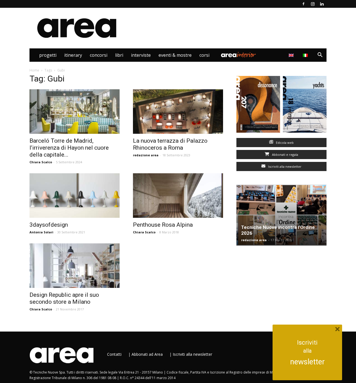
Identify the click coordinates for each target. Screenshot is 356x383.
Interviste (141, 55)
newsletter (307, 361)
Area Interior (238, 55)
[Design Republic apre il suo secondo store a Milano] (74, 265)
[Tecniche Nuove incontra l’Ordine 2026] (281, 215)
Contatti (114, 354)
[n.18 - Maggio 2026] (305, 105)
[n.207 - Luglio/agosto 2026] (258, 105)
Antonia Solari (41, 232)
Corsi (204, 55)
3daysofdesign (48, 224)
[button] (320, 55)
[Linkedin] (322, 4)
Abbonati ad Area (147, 354)
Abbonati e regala (284, 154)
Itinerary (73, 55)
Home (34, 70)
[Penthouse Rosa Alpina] (178, 195)
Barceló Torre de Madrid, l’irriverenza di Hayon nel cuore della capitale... (69, 147)
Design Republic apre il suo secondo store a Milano (64, 298)
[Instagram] (312, 4)
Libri (119, 55)
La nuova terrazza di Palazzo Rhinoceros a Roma (170, 144)
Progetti (47, 55)
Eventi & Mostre (175, 55)
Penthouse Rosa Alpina (163, 224)
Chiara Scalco (40, 162)
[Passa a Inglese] (292, 55)
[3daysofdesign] (74, 195)
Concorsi (98, 55)
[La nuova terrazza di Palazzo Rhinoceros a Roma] (178, 111)
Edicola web (284, 142)
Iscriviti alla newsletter (284, 166)
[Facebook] (303, 4)
